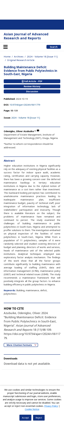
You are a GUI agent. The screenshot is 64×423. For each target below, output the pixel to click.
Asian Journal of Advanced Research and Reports (26, 36)
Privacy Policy (51, 405)
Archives (18, 56)
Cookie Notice (32, 409)
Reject (39, 417)
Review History (32, 86)
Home (7, 56)
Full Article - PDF (33, 81)
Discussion (32, 91)
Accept (25, 417)
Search (53, 46)
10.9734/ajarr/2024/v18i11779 (25, 104)
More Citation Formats (20, 345)
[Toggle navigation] (5, 47)
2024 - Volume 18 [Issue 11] (42, 56)
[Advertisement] (32, 9)
